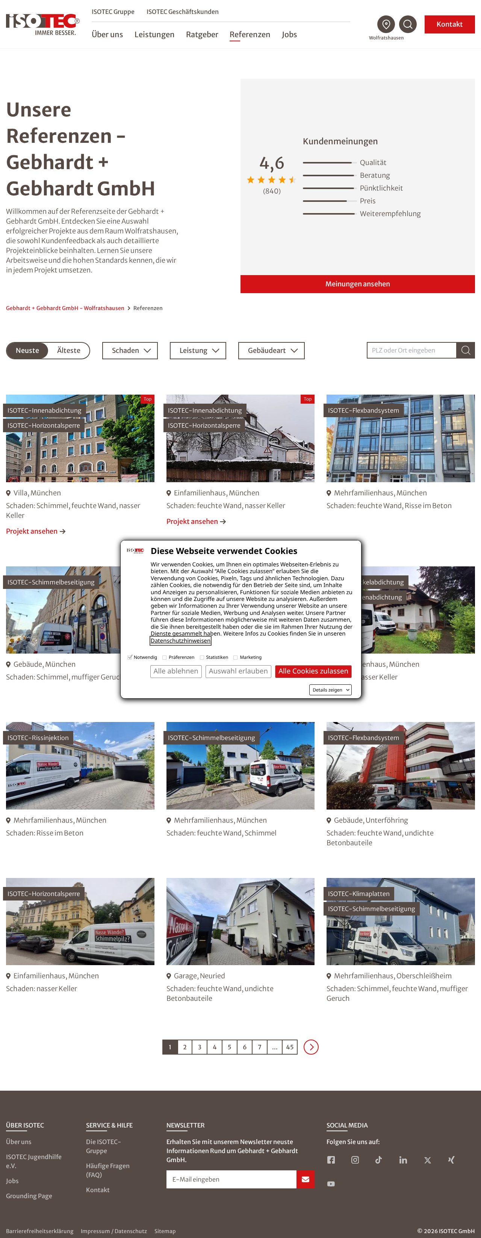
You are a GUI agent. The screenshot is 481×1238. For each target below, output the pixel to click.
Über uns (19, 1142)
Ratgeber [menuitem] (202, 34)
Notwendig (145, 657)
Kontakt (450, 24)
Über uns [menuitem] (107, 34)
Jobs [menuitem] (289, 34)
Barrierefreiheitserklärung (39, 1231)
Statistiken (217, 657)
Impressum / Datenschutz (114, 1231)
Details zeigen (327, 690)
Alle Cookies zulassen (313, 671)
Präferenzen (181, 657)
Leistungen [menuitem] (155, 34)
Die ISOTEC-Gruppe (103, 1146)
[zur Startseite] (43, 24)
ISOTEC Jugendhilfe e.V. (34, 1161)
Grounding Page (29, 1196)
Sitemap (165, 1231)
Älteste (68, 350)
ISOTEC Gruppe (113, 11)
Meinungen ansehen (357, 284)
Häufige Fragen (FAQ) (108, 1170)
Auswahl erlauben (238, 671)
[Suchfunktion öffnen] (408, 24)
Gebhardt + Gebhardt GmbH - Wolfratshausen (65, 308)
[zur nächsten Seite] (311, 1047)
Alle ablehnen (176, 671)
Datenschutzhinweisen (180, 641)
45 (290, 1047)
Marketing (251, 657)
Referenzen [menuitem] (250, 34)
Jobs (12, 1181)
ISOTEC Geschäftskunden (183, 11)
